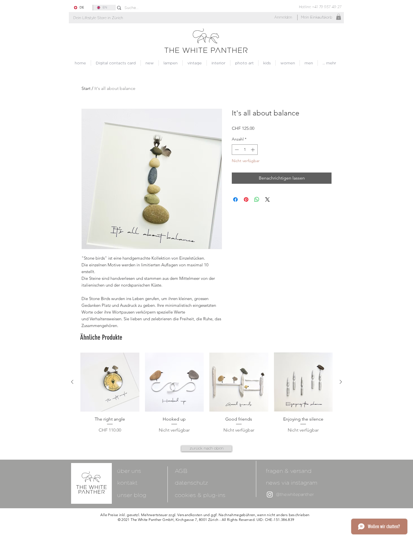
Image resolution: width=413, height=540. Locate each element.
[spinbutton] (245, 150)
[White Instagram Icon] (270, 494)
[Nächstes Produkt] (340, 381)
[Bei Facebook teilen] (235, 199)
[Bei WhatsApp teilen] (256, 199)
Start (85, 88)
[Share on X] (267, 199)
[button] (98, 17)
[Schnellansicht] (109, 382)
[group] (206, 393)
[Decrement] (236, 150)
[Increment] (253, 150)
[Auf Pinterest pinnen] (246, 199)
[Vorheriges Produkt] (72, 381)
